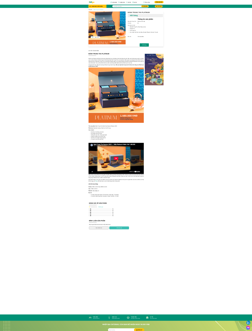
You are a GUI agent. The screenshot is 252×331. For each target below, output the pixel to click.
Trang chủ (90, 9)
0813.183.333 (159, 2)
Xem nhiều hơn (99, 227)
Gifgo (96, 181)
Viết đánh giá (119, 227)
